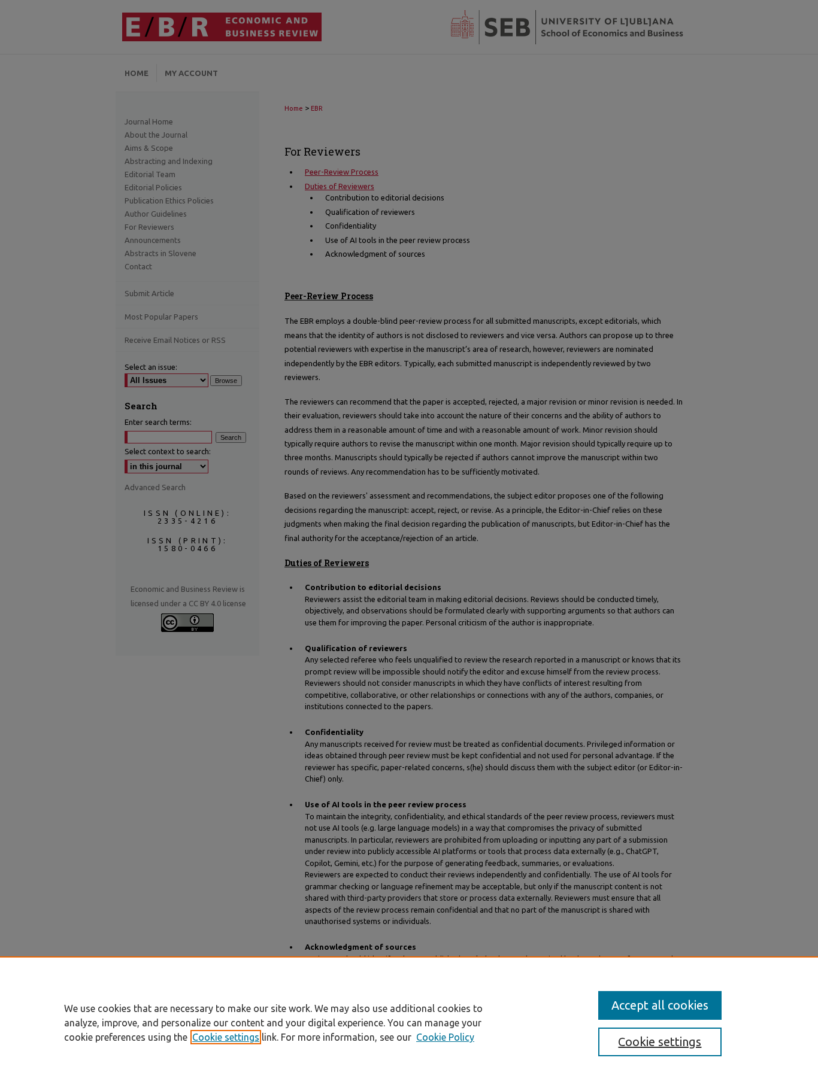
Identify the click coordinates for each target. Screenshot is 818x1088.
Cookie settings (225, 1037)
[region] (409, 1022)
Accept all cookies (659, 1005)
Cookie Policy (445, 1037)
